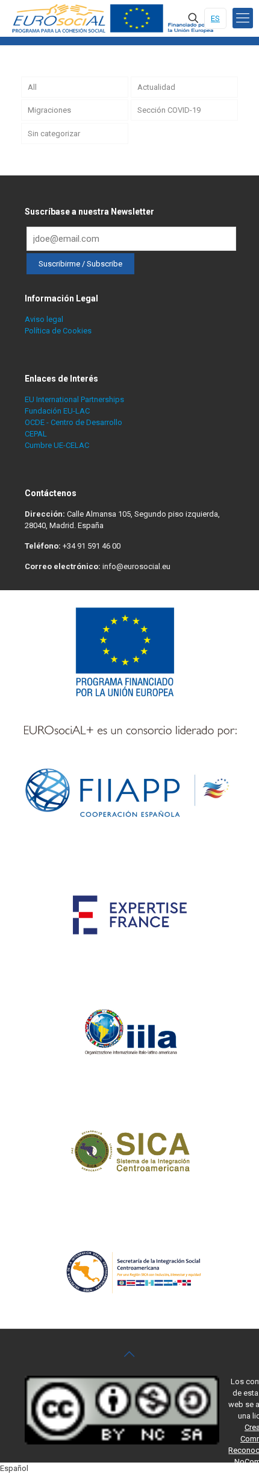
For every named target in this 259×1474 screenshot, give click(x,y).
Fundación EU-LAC (57, 410)
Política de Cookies (58, 330)
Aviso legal (44, 319)
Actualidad (156, 87)
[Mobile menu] (242, 18)
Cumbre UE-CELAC (57, 445)
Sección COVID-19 (169, 110)
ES (215, 18)
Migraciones (49, 110)
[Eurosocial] (114, 18)
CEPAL (36, 433)
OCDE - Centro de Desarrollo (73, 422)
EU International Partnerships (74, 399)
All (32, 87)
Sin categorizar (54, 133)
